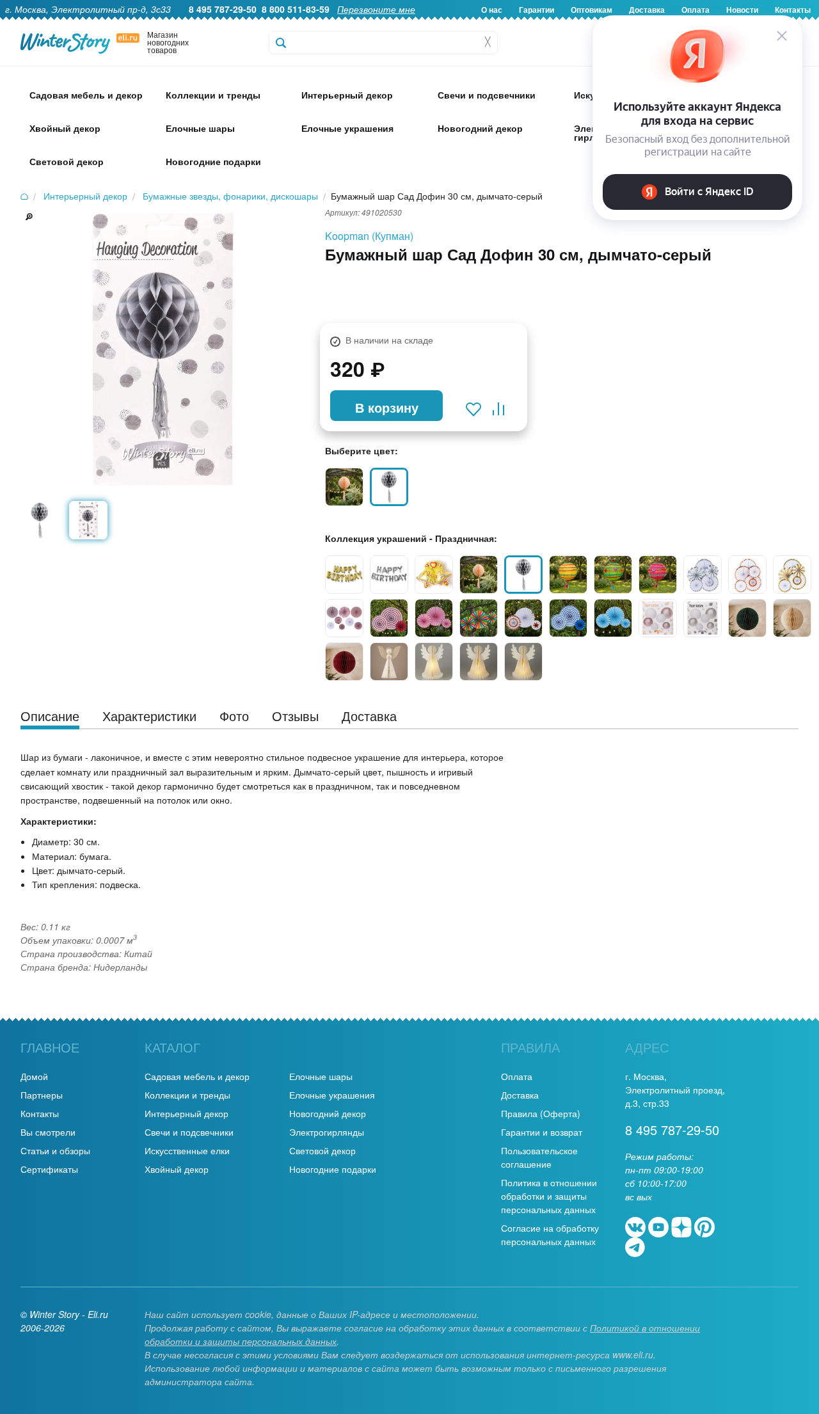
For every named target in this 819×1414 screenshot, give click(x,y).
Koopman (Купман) (369, 235)
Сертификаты (49, 1169)
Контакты (39, 1113)
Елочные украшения (332, 1094)
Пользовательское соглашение (539, 1157)
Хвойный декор (177, 1169)
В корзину (386, 407)
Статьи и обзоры (55, 1150)
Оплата (516, 1076)
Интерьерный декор (186, 1113)
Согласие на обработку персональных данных (550, 1234)
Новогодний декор (327, 1113)
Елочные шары (321, 1076)
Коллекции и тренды (187, 1094)
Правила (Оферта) (540, 1113)
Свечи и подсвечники (189, 1131)
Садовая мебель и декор (197, 1076)
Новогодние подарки (332, 1169)
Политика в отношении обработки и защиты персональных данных (549, 1196)
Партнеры (41, 1094)
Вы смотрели (48, 1131)
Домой (34, 1076)
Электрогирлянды (326, 1131)
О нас (491, 9)
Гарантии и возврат (541, 1131)
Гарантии (536, 9)
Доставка (520, 1094)
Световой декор (322, 1150)
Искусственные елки (187, 1150)
